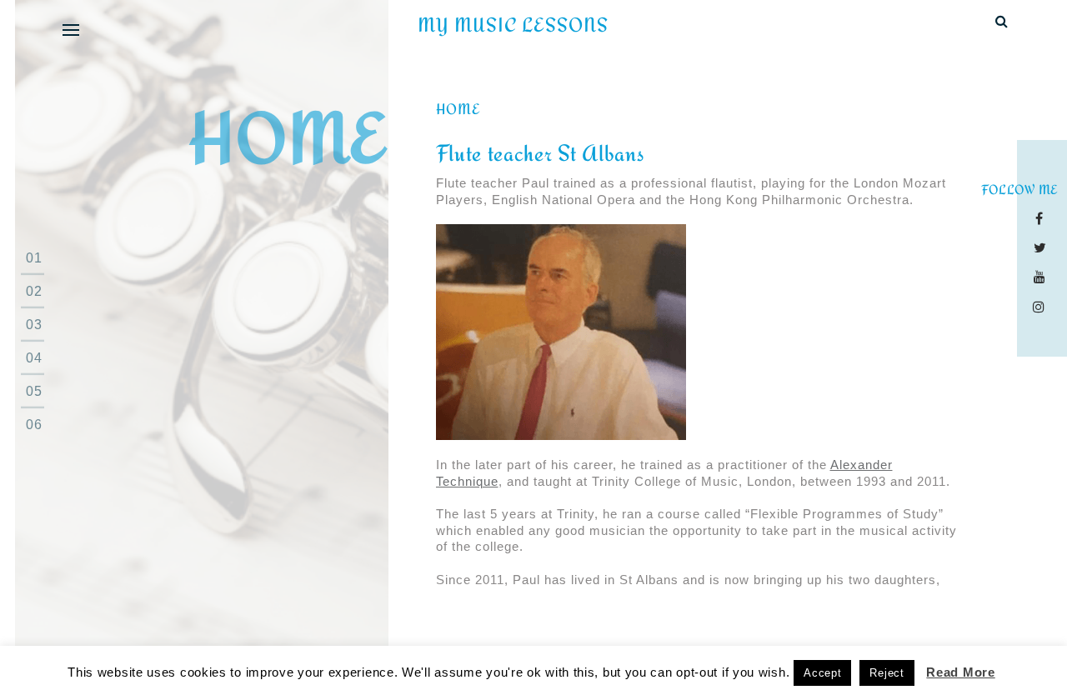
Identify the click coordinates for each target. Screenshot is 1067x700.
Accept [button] (822, 673)
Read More (960, 672)
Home (458, 109)
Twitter (1042, 247)
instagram (1042, 306)
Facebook (1042, 218)
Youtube (1042, 276)
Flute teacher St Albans (540, 153)
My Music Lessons (513, 25)
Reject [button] (886, 673)
